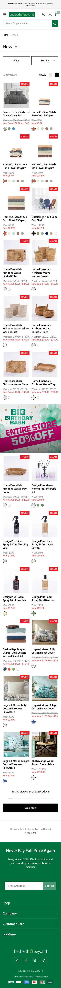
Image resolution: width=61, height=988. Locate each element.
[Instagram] (35, 960)
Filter (16, 60)
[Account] (50, 14)
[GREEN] (9, 129)
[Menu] (4, 14)
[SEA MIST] (42, 129)
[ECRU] (38, 129)
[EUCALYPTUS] (42, 505)
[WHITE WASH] (9, 289)
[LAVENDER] (34, 505)
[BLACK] (34, 233)
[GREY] (42, 233)
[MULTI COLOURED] (34, 666)
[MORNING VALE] (5, 561)
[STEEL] (5, 129)
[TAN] (51, 233)
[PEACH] (34, 129)
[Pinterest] (17, 960)
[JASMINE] (5, 613)
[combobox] (25, 23)
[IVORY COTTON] (34, 561)
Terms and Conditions (23, 976)
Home (5, 35)
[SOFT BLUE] (34, 722)
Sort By (45, 60)
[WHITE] (56, 233)
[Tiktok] (44, 960)
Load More (30, 807)
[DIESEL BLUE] (5, 669)
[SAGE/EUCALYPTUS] (14, 669)
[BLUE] (14, 129)
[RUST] (9, 669)
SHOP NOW (30, 5)
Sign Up (50, 885)
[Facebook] (26, 960)
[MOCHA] (47, 129)
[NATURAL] (5, 289)
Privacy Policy (41, 976)
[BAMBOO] (38, 505)
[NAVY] (47, 233)
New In (15, 35)
